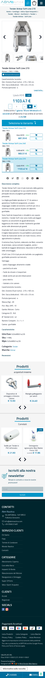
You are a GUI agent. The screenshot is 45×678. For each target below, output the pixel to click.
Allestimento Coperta (10, 561)
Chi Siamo (5, 534)
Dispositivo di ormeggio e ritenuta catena (11, 396)
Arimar (12, 350)
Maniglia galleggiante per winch (33, 395)
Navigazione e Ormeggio (11, 577)
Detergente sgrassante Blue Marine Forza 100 (33, 447)
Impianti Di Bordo (8, 569)
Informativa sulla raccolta (14, 668)
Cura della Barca (8, 565)
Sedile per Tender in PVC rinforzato (11, 446)
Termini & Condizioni (9, 542)
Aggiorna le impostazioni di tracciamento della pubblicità (21, 640)
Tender (15, 346)
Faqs (4, 538)
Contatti (5, 550)
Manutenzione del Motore (12, 573)
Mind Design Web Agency (28, 663)
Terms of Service (15, 646)
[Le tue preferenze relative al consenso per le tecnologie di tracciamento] (41, 674)
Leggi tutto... (38, 90)
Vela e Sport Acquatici (10, 584)
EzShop (12, 661)
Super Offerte (7, 580)
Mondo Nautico (8, 546)
